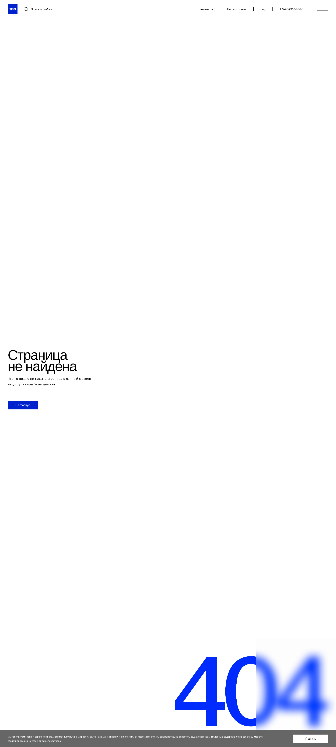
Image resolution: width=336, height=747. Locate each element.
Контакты (206, 9)
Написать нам (236, 9)
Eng (263, 9)
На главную (22, 405)
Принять (310, 738)
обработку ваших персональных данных (201, 736)
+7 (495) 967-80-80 (291, 9)
